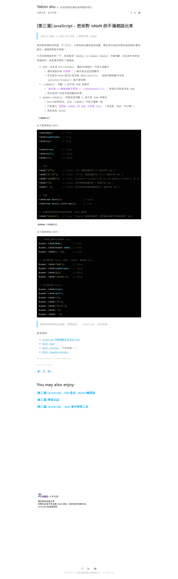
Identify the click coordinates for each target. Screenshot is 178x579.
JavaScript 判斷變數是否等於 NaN (61, 339)
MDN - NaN (48, 343)
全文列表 (52, 13)
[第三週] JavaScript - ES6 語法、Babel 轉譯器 (66, 392)
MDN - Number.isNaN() (55, 352)
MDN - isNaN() (50, 347)
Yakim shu (46, 7)
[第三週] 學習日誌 (48, 399)
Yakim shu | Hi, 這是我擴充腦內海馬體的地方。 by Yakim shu (89, 573)
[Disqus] (89, 452)
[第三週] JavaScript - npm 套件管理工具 (62, 406)
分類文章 (41, 13)
